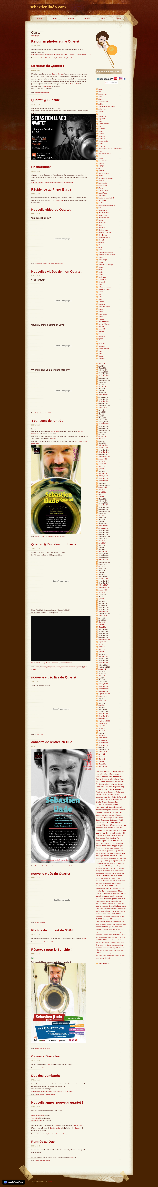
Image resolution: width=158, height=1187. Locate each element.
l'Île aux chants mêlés (104, 876)
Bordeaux (99, 789)
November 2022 (104, 452)
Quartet (45, 263)
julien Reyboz (100, 873)
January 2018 (103, 578)
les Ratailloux (107, 883)
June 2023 (102, 436)
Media (101, 220)
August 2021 (103, 487)
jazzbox (105, 868)
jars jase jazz (100, 861)
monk (112, 896)
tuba (97, 950)
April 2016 (102, 624)
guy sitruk (110, 853)
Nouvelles (102, 240)
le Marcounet (105, 881)
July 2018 (102, 566)
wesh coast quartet (108, 955)
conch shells (109, 812)
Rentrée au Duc (43, 1141)
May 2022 (102, 466)
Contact (49, 1181)
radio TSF (54, 439)
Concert (39, 263)
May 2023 (102, 439)
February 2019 (103, 551)
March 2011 (102, 764)
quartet (51, 941)
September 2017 (104, 587)
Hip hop (101, 181)
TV (99, 341)
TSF (63, 536)
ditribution (112, 830)
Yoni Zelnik (35, 1118)
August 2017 (103, 590)
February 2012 (103, 738)
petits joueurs (122, 908)
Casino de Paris (117, 797)
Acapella (113, 771)
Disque (101, 151)
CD (100, 126)
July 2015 (102, 644)
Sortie (100, 299)
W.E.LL (114, 953)
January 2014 (103, 684)
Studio (101, 309)
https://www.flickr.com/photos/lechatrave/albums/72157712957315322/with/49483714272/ (61, 54)
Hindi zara (117, 853)
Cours (101, 143)
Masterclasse (103, 215)
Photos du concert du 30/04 (52, 930)
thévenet (113, 942)
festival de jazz (55, 666)
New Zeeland (103, 235)
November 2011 (104, 745)
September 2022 (104, 456)
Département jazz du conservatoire (110, 148)
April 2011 (102, 761)
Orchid (101, 247)
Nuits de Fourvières (107, 903)
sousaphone (120, 932)
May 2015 (102, 649)
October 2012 (103, 718)
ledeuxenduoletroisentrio (107, 205)
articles (116, 779)
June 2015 (102, 647)
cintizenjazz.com (111, 805)
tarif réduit (43, 1048)
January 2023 (103, 447)
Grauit (104, 851)
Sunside (37, 1048)
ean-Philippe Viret (73, 84)
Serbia (101, 292)
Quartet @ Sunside (45, 100)
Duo (100, 156)
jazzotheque (120, 868)
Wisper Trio (118, 955)
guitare (103, 853)
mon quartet (55, 431)
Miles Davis (102, 223)
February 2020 (103, 526)
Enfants (101, 163)
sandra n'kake (117, 921)
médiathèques (108, 893)
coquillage (108, 817)
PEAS (97, 908)
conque (98, 815)
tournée (101, 326)
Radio (101, 272)
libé (103, 886)
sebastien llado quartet (105, 927)
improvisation (103, 183)
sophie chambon (101, 932)
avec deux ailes (107, 782)
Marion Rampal (104, 213)
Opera (101, 245)
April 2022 (102, 469)
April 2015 (102, 652)
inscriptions (104, 858)
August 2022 (103, 459)
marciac (109, 888)
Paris (100, 250)
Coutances (105, 820)
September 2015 (104, 639)
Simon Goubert (71, 58)
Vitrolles (104, 953)
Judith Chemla (119, 870)
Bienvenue (102, 116)
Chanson (102, 129)
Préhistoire (99, 916)
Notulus (98, 903)
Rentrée (37, 536)
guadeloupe (111, 851)
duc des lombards (40, 1160)
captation (99, 797)
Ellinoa (101, 158)
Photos (102, 19)
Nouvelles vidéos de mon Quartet (56, 271)
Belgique (113, 784)
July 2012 (102, 726)
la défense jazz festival (106, 198)
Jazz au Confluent (58, 74)
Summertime (78, 1125)
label (118, 878)
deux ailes (99, 771)
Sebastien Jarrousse (105, 287)
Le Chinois (102, 200)
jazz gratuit (99, 866)
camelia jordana (107, 794)
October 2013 (103, 691)
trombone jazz (117, 945)
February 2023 (103, 445)
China (55, 1125)
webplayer (120, 953)
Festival (101, 171)
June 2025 (102, 386)
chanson (109, 799)
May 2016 (102, 622)
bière (110, 787)
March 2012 (103, 735)
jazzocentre (112, 868)
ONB (115, 903)
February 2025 (103, 395)
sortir (108, 932)
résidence (109, 921)
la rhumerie (112, 878)
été (100, 168)
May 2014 (102, 675)
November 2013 (104, 689)
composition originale (103, 810)
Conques (118, 19)
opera (98, 906)
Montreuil (102, 228)
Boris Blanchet (109, 789)
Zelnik (49, 413)
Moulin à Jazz (103, 230)
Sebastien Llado (104, 289)
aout (110, 776)
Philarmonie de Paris (106, 252)
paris (65, 865)
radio (46, 1133)
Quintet (101, 270)
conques (105, 815)
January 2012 (103, 740)
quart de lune (120, 916)
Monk (100, 225)
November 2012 (104, 716)
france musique (105, 843)
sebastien (70, 666)
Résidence (102, 279)
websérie (99, 955)
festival (47, 92)
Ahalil (100, 97)
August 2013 (103, 696)
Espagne (102, 166)
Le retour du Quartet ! (47, 66)
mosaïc (102, 901)
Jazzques (99, 870)
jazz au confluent (40, 58)
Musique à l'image (105, 232)
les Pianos (99, 883)
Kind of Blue (120, 873)
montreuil (118, 896)
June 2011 (102, 756)
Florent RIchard (104, 173)
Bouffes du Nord (104, 124)
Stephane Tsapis (104, 307)
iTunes (71, 1157)
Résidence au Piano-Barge (51, 189)
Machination (103, 210)
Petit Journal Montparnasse (55, 263)
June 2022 (102, 464)
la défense (118, 876)
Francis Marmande (118, 843)
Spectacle (102, 304)
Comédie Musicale (115, 807)
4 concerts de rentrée (47, 421)
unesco (111, 950)
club (37, 667)
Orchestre (105, 906)
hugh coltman (104, 856)
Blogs (100, 121)
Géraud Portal (108, 848)
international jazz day (115, 858)
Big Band (102, 119)
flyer (104, 841)
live (36, 263)
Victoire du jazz (104, 349)
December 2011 (104, 743)
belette (107, 784)
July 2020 (102, 515)
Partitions (86, 19)
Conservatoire (103, 141)
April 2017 (102, 599)
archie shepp (118, 776)
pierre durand (110, 911)
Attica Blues (102, 109)
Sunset (79, 667)
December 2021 (104, 478)
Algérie (101, 99)
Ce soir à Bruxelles (45, 1056)
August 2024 (103, 407)
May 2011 (102, 759)
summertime (70, 1133)
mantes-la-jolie (100, 888)
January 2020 (103, 528)
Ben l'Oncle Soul (102, 787)
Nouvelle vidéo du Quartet (51, 209)
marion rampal (118, 888)
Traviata (101, 331)
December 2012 (104, 713)
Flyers (101, 176)
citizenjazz (100, 807)
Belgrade (121, 784)
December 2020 (104, 505)
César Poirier (100, 799)
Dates (55, 19)
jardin (124, 858)
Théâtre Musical (104, 321)
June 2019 (102, 543)
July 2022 (102, 461)
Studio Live (111, 937)
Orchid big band (115, 906)
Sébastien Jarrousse (102, 929)
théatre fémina (106, 942)
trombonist (63, 666)
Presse (101, 262)
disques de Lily (102, 830)
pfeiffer (98, 911)
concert (33, 667)
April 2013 (102, 705)
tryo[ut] (101, 339)
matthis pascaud (112, 891)
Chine (101, 131)
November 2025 (104, 376)
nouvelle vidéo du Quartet (50, 873)
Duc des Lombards (50, 536)
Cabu (118, 792)
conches (119, 812)
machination (117, 886)
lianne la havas (116, 883)
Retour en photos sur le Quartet (55, 41)
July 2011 (102, 754)
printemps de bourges (109, 916)
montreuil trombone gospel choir (108, 899)
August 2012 (103, 723)
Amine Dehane (102, 776)
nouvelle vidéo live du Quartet (53, 677)
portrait (113, 913)
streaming (117, 934)
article (110, 779)
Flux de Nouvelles (104, 963)
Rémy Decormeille (50, 58)
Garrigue (37, 413)
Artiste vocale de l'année (107, 106)
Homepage (35, 36)
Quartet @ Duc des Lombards (53, 544)
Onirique (101, 242)
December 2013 (104, 686)
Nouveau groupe (104, 237)
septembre (70, 865)
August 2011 (103, 751)
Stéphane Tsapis (107, 934)
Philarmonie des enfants (107, 255)
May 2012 (102, 731)
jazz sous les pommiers (118, 866)
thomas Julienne (104, 324)
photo (36, 941)
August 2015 (103, 642)
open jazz (121, 903)
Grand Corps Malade (106, 178)
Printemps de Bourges (106, 265)
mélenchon (116, 893)
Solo (100, 297)
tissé (118, 942)
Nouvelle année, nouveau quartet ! (57, 1102)
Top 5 (122, 942)
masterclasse (101, 891)
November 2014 (104, 663)
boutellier (104, 792)
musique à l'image (116, 901)
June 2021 (102, 492)
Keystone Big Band (110, 873)
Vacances (102, 346)
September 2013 (104, 694)
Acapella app (103, 94)
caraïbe (107, 797)
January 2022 (103, 476)
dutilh (123, 833)
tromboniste (44, 666)
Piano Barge (103, 260)
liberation (98, 886)
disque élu (118, 828)
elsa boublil (111, 835)
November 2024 (104, 401)
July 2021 (102, 489)
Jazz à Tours (103, 193)
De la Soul (102, 146)
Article (101, 104)
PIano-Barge (59, 200)
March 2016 (103, 627)
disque (106, 771)
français (98, 846)
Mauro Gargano (104, 218)
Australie (101, 111)
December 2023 (104, 424)
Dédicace (105, 825)
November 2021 (104, 481)
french (109, 846)
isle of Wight (103, 185)
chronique (100, 804)
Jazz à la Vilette (104, 190)
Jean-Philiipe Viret (61, 58)
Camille (116, 794)
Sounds (50, 1064)
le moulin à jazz (121, 881)
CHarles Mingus (119, 799)
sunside (74, 667)
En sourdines (41, 167)
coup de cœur (118, 817)
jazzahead (99, 868)
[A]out (100, 92)
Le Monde (102, 203)
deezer (98, 825)
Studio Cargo (103, 937)
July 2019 (102, 540)
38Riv (100, 89)
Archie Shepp (103, 101)
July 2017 (102, 592)
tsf (123, 947)
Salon (100, 284)
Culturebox (114, 820)
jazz (49, 666)
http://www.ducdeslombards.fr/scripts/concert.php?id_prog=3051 (52, 1091)
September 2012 (104, 721)
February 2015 (103, 656)
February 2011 (103, 766)
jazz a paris (42, 667)
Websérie (102, 358)
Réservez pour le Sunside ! (51, 949)
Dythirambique (101, 835)
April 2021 (102, 496)
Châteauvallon (113, 802)
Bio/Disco (71, 19)
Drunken (119, 830)
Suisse (101, 312)
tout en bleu (102, 329)
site (119, 929)
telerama (98, 942)
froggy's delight (117, 846)
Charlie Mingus (101, 802)
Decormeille (43, 413)
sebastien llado (111, 924)
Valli (122, 950)
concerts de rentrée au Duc (51, 742)
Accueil (39, 19)
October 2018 (103, 560)
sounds (37, 922)
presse (118, 914)
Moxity (48, 1048)
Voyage (101, 356)
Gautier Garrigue (36, 1121)
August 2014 (103, 669)
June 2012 (102, 728)
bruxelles (42, 922)
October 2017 (103, 585)
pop (109, 913)
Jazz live (59, 536)
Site (100, 294)
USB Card (102, 344)
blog (122, 787)
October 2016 (103, 611)
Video (48, 667)
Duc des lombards (56, 1128)
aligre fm (118, 774)
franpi (104, 846)
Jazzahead (102, 195)
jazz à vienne (119, 863)
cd (125, 797)
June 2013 (102, 701)
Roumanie (102, 282)
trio (100, 334)
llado (53, 413)
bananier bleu (119, 782)
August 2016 (103, 616)
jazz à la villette (108, 863)
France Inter (51, 1133)
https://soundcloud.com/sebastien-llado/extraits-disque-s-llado (52, 182)
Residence (102, 277)
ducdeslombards (67, 663)
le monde (112, 881)
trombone (37, 666)
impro (84, 666)
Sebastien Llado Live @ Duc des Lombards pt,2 (45, 663)
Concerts (102, 136)
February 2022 (103, 473)
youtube (102, 958)
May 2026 (102, 363)
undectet (105, 950)
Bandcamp (102, 114)
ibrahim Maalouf (116, 856)
